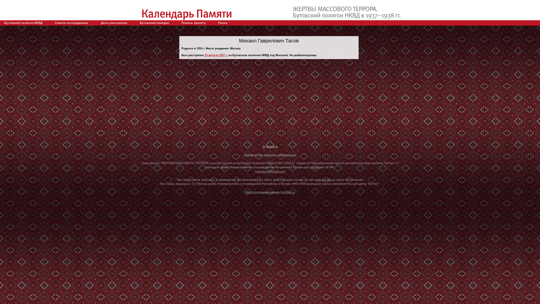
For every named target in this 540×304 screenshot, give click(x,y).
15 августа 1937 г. (216, 55)
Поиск (222, 22)
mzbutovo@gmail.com (270, 171)
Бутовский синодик (154, 22)
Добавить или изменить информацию (270, 154)
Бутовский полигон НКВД (23, 22)
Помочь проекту (193, 22)
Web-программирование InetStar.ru (270, 192)
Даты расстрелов (114, 22)
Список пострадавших (71, 22)
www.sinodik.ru (325, 179)
